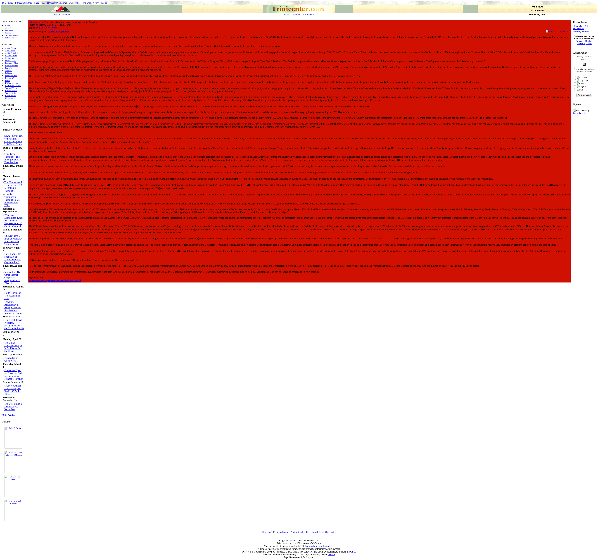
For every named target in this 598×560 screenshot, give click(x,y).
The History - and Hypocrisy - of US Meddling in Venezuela (13, 186)
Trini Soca (86, 3)
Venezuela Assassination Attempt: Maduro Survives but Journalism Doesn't (13, 307)
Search (8, 33)
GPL (352, 551)
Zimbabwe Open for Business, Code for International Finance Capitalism (13, 374)
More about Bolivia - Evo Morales (582, 27)
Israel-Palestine (11, 65)
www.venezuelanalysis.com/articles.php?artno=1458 (55, 280)
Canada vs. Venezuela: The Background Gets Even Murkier (13, 158)
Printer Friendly (579, 113)
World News (308, 14)
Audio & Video (11, 53)
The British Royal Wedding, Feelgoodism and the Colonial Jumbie (14, 324)
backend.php (311, 546)
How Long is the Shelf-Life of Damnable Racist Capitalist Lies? (12, 258)
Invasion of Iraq (11, 63)
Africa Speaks (100, 3)
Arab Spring (10, 51)
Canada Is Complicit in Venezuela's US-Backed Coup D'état (12, 200)
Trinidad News (281, 532)
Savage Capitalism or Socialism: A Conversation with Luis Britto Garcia (13, 140)
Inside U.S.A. (10, 60)
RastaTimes (39, 3)
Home (287, 14)
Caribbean (9, 58)
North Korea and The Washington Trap (12, 296)
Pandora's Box (11, 75)
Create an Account (61, 14)
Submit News (10, 38)
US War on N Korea (13, 85)
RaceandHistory (24, 3)
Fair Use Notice (328, 532)
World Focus (10, 95)
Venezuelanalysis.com (58, 31)
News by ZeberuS (581, 31)
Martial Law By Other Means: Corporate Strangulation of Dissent (12, 278)
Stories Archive (11, 35)
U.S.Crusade (8, 3)
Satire (7, 80)
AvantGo (9, 28)
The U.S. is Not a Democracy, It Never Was (13, 406)
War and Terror (11, 88)
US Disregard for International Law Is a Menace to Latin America (13, 240)
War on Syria (10, 93)
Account (296, 14)
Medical (8, 70)
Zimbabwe (9, 98)
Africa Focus (10, 48)
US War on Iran (11, 83)
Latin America (11, 68)
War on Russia (11, 90)
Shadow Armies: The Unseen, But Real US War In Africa (12, 389)
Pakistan (8, 73)
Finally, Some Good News (11, 359)
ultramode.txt (327, 546)
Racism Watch (11, 78)
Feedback (9, 30)
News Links (73, 3)
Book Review (11, 56)
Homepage (267, 532)
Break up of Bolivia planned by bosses (584, 42)
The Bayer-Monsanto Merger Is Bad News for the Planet (13, 346)
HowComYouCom (56, 3)
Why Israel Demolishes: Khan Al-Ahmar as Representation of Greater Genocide (13, 221)
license (331, 554)
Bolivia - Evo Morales (46, 27)
